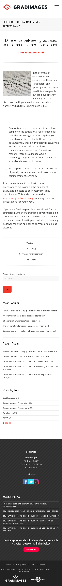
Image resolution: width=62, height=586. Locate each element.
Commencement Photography (17, 408)
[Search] (7, 289)
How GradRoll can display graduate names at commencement (30, 310)
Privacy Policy (12, 565)
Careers (41, 565)
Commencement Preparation (31, 254)
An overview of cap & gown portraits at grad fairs (24, 315)
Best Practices (11, 398)
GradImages (31, 259)
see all (8, 422)
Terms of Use (28, 565)
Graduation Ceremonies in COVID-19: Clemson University (28, 361)
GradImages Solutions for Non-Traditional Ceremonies (26, 356)
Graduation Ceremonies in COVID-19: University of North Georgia (27, 376)
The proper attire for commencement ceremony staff (26, 326)
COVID (7, 418)
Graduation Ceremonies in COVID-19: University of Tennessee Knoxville (30, 368)
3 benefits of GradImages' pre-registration (21, 321)
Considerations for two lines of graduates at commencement (29, 331)
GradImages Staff (32, 52)
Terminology (31, 248)
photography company (21, 198)
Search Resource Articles (14, 274)
